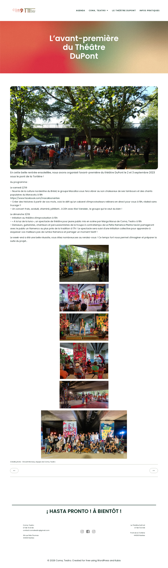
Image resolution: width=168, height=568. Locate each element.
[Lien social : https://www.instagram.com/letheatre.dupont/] (95, 532)
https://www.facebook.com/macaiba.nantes (35, 198)
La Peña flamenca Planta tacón (123, 224)
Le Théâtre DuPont (124, 10)
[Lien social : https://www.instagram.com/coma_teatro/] (83, 532)
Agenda (80, 10)
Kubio (118, 560)
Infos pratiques (150, 10)
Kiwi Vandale (81, 208)
